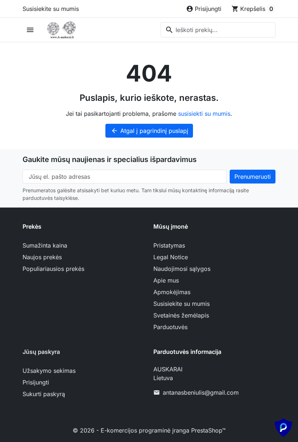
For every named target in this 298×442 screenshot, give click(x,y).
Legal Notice (170, 257)
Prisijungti (36, 382)
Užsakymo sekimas (49, 370)
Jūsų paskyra (41, 351)
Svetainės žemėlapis (181, 315)
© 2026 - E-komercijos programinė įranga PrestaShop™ (149, 430)
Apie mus (166, 280)
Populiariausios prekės (53, 268)
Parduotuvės (170, 327)
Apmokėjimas (171, 292)
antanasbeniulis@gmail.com (201, 392)
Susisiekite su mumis (51, 8)
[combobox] (218, 30)
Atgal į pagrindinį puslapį (149, 130)
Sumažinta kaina (45, 245)
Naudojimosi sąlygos (181, 268)
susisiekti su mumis (204, 113)
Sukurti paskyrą (44, 394)
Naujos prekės (42, 257)
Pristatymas (169, 245)
